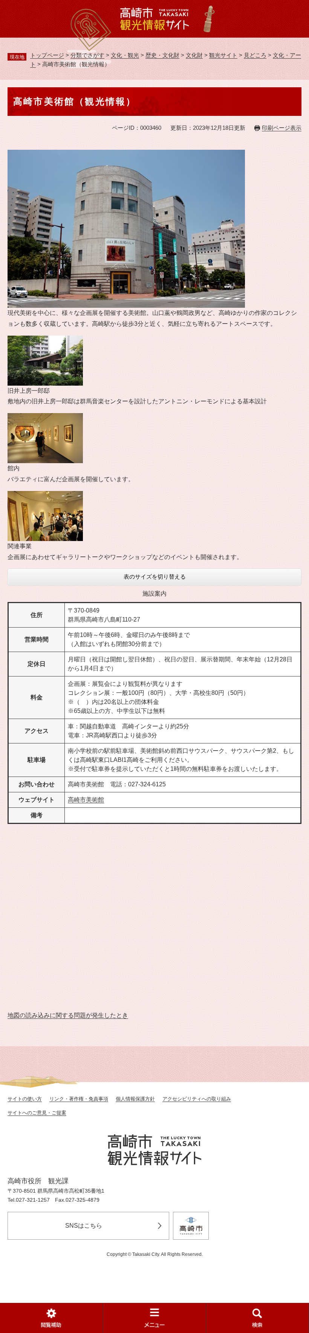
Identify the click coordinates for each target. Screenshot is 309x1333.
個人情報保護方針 (135, 1099)
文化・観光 (125, 55)
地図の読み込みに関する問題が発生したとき (68, 1015)
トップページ (47, 55)
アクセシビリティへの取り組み (196, 1099)
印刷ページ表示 (281, 128)
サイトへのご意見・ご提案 (37, 1113)
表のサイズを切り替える (155, 576)
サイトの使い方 (25, 1099)
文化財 (194, 55)
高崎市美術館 (86, 799)
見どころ (255, 55)
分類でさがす (87, 55)
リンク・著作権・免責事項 (78, 1099)
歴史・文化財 (162, 55)
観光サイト (223, 55)
